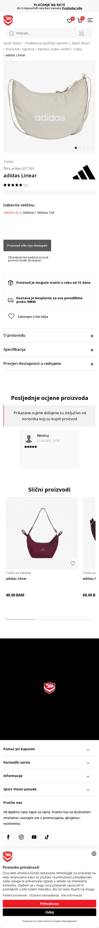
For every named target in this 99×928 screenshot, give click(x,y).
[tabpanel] (49, 106)
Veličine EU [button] (11, 213)
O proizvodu (14, 335)
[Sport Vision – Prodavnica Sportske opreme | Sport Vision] (8, 20)
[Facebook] (8, 837)
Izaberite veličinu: (19, 205)
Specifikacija (14, 349)
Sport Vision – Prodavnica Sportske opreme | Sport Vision (46, 43)
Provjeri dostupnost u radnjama (32, 363)
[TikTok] (47, 837)
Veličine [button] (28, 213)
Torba (77, 49)
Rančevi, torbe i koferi (54, 49)
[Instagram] (21, 837)
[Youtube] (34, 837)
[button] (49, 316)
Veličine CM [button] (45, 213)
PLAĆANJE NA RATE (49, 4)
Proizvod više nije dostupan (27, 245)
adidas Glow (16, 578)
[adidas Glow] (42, 533)
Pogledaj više (72, 8)
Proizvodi (12, 49)
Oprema (28, 49)
